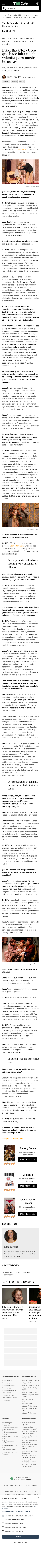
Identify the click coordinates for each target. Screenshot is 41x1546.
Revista (11, 15)
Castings (15, 25)
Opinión (6, 25)
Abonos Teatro (7, 1425)
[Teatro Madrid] (20, 3)
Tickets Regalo (7, 1423)
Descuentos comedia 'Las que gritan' (29, 1465)
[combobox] (22, 8)
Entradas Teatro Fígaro (29, 1406)
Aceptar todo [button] (20, 1537)
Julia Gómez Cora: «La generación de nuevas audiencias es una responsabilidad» (12, 1311)
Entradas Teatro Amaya (29, 1392)
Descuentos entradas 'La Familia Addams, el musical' (30, 1446)
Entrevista (15, 23)
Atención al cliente (11, 1491)
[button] (20, 1511)
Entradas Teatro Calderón (30, 1380)
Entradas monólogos (9, 1390)
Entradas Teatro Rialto (29, 1383)
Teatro (6, 1485)
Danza (34, 1485)
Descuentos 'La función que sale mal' (30, 1437)
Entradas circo (7, 1400)
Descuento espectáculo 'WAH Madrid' (29, 1441)
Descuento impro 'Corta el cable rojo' (30, 1452)
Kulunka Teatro (8, 1272)
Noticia (5, 23)
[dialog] (20, 1520)
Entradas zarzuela (8, 1395)
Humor (21, 1485)
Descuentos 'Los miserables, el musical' (29, 1428)
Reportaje (25, 23)
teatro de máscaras (23, 1272)
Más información (27, 1159)
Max (30, 317)
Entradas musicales (8, 1385)
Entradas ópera (7, 1388)
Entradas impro (7, 1393)
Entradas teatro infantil (9, 1398)
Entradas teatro (7, 1380)
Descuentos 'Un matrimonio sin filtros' (29, 1461)
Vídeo (33, 23)
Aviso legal (23, 1491)
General (14, 81)
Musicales (14, 1485)
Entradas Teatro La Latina (30, 1385)
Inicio (4, 15)
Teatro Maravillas (27, 1403)
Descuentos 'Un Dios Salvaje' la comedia (29, 1456)
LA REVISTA (8, 31)
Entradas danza (7, 1383)
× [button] (38, 1497)
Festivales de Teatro (9, 1450)
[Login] (37, 3)
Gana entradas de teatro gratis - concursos (10, 1428)
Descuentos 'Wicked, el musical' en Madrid (29, 1432)
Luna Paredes (14, 76)
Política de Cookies (18, 1494)
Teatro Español (8, 1275)
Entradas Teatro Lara (29, 1413)
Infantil (28, 1485)
